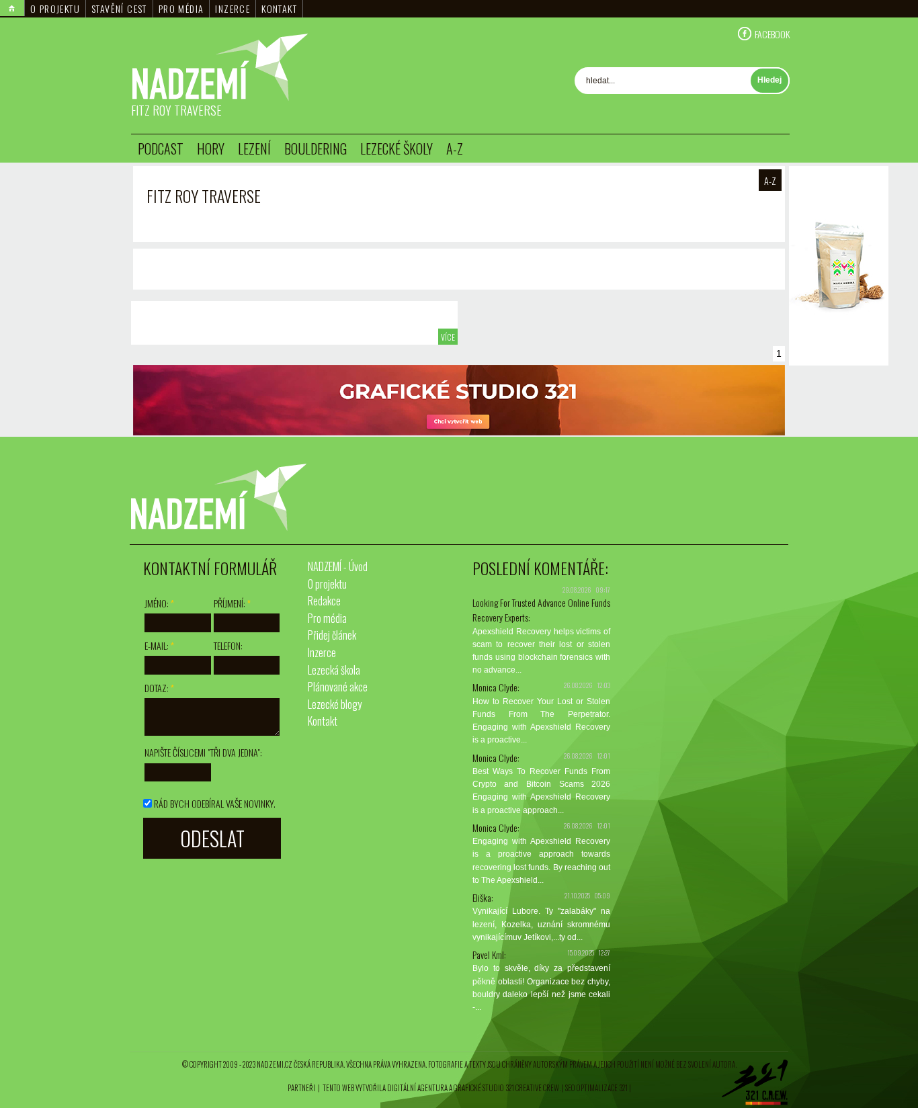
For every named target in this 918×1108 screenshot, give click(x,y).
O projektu (55, 8)
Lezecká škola (334, 670)
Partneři (301, 1087)
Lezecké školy (396, 148)
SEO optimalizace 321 (596, 1087)
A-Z (454, 148)
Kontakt (279, 8)
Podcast (160, 148)
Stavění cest (119, 8)
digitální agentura (417, 1087)
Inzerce (232, 8)
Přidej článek (332, 635)
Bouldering (315, 148)
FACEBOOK (772, 33)
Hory (210, 148)
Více (448, 337)
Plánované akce (338, 687)
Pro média (181, 8)
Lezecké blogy (335, 704)
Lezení (254, 148)
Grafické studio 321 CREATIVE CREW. (507, 1087)
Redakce (324, 601)
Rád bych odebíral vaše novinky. (215, 803)
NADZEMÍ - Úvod (338, 566)
